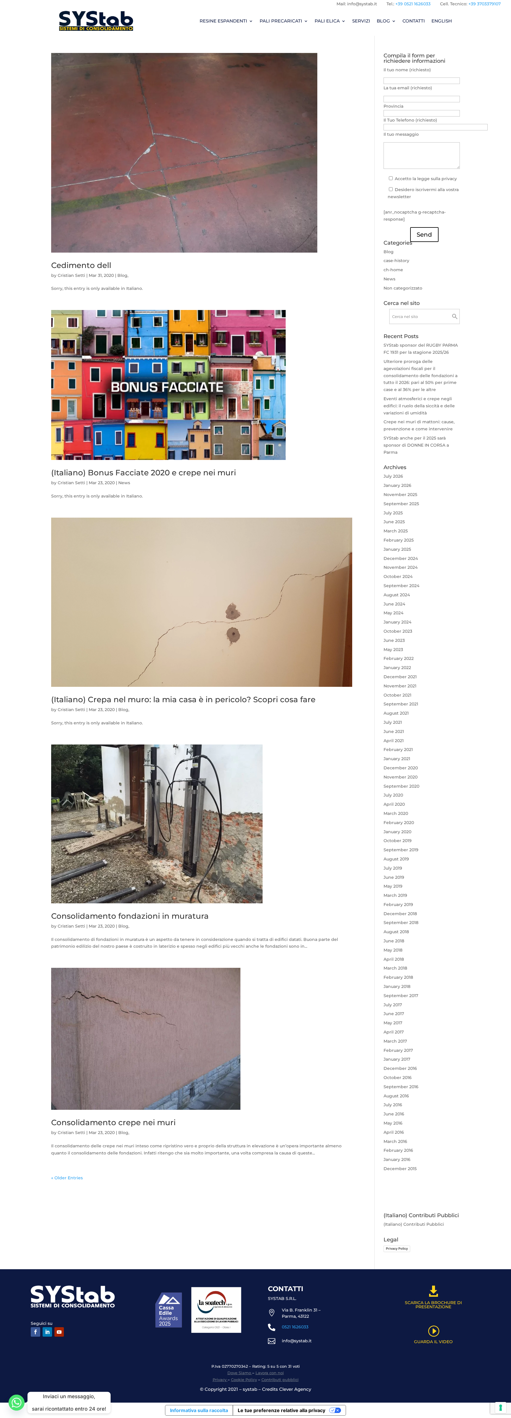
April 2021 (394, 740)
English (441, 21)
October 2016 (398, 1077)
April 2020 (394, 804)
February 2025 (399, 540)
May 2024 (393, 613)
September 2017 (401, 995)
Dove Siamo (239, 1372)
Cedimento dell (81, 265)
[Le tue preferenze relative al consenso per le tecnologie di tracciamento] (500, 1407)
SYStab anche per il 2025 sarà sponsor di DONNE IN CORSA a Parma (416, 445)
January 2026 (397, 485)
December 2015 (400, 1168)
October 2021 (397, 695)
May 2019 (393, 886)
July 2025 (393, 513)
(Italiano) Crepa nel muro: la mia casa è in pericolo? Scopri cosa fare (183, 699)
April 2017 (394, 1032)
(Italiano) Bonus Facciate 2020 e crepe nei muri (143, 472)
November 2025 (400, 494)
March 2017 (395, 1041)
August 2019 (396, 859)
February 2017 (398, 1050)
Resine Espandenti (223, 21)
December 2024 (401, 558)
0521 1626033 (295, 1327)
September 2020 (401, 786)
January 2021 (397, 758)
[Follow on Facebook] (35, 1332)
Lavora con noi (270, 1372)
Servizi (361, 21)
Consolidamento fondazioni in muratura (130, 916)
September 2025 (401, 503)
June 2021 (394, 731)
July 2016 (393, 1104)
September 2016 (401, 1086)
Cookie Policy (244, 1379)
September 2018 (401, 922)
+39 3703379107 (484, 4)
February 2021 (398, 749)
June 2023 (394, 640)
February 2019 (398, 904)
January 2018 (397, 986)
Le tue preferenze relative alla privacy (281, 1410)
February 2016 (398, 1150)
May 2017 (393, 1022)
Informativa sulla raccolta (199, 1410)
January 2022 (397, 667)
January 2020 (397, 831)
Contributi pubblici (280, 1379)
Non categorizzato (403, 288)
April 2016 (394, 1132)
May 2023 (393, 649)
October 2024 (398, 576)
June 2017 (394, 1013)
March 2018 (395, 968)
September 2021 (401, 704)
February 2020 (399, 822)
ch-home (393, 269)
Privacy (220, 1379)
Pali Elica (327, 21)
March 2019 (395, 895)
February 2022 (399, 658)
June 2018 (394, 941)
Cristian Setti (71, 275)
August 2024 (397, 594)
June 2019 (394, 877)
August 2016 (396, 1096)
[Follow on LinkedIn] (47, 1332)
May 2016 (393, 1123)
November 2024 (401, 567)
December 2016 (400, 1068)
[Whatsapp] (17, 1403)
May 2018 (393, 950)
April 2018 (394, 959)
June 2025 (394, 521)
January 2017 (397, 1059)
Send (424, 234)
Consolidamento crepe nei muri (113, 1122)
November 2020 (401, 777)
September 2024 (401, 585)
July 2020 (393, 795)
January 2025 (397, 549)
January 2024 (397, 622)
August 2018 (396, 931)
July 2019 (393, 868)
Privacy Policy (397, 1248)
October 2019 (398, 840)
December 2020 (401, 768)
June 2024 (394, 604)
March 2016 (395, 1141)
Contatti (413, 21)
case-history (396, 260)
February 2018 (398, 977)
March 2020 (396, 813)
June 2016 (394, 1114)
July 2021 (393, 722)
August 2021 (396, 713)
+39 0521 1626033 (413, 4)
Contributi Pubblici (423, 1224)
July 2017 (393, 1004)
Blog (383, 21)
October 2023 (398, 631)
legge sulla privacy (437, 178)
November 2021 (400, 686)
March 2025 (396, 531)
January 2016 (397, 1159)
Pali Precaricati (281, 21)
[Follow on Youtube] (59, 1332)
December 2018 (400, 913)
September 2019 (401, 849)
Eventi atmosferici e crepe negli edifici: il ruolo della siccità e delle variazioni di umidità (419, 406)
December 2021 (400, 676)
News (124, 482)
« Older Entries (67, 1177)
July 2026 (393, 476)
